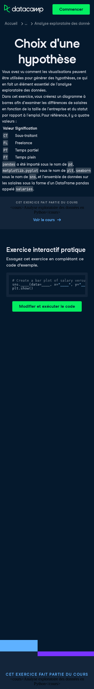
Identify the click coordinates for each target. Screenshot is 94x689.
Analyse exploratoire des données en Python (62, 23)
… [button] (26, 23)
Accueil (11, 23)
